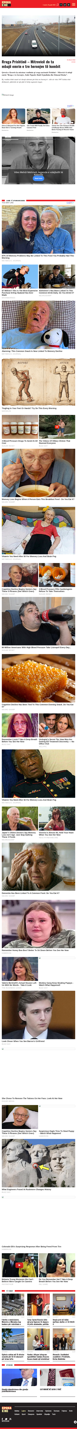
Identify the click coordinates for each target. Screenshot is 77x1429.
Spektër (39, 1414)
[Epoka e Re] (6, 6)
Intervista (39, 1411)
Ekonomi (31, 1411)
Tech (53, 1414)
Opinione (48, 1411)
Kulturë (17, 1414)
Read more (38, 178)
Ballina (17, 1411)
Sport (24, 1414)
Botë (70, 1411)
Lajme (23, 1411)
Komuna (56, 1411)
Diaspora (31, 1414)
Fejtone (64, 1411)
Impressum (5, 1421)
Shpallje (47, 1414)
